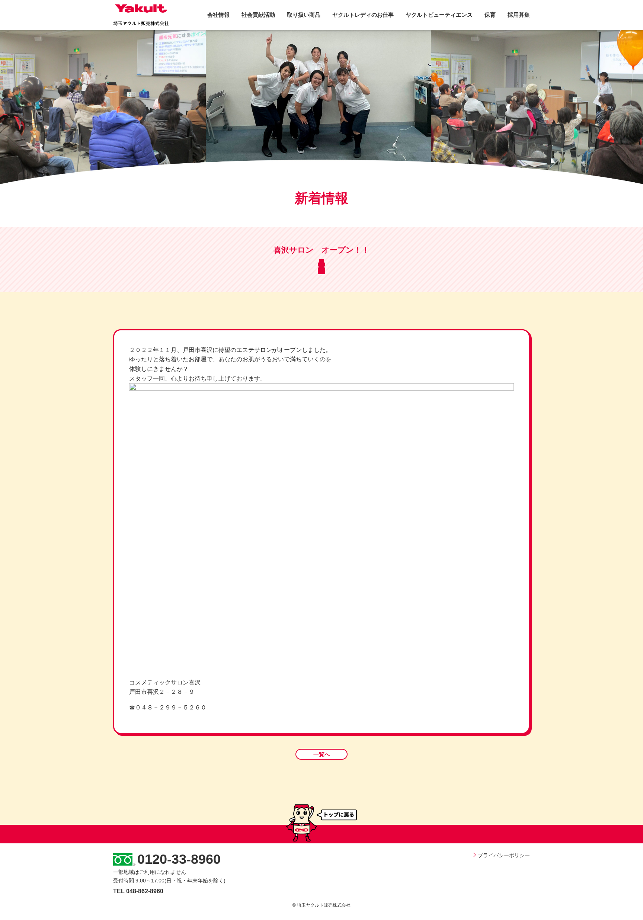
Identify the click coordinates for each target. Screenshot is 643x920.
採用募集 (519, 15)
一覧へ (321, 754)
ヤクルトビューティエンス (439, 15)
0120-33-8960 (179, 859)
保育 (490, 15)
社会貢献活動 (258, 15)
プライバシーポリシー (504, 855)
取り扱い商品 (303, 15)
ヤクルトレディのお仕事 (363, 15)
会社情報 (218, 15)
